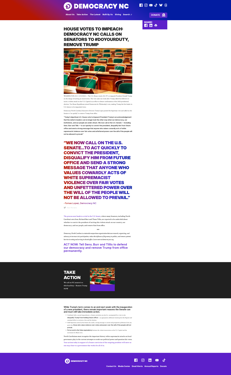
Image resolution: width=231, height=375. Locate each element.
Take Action (82, 14)
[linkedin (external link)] (150, 26)
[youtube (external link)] (150, 6)
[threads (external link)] (165, 6)
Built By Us (108, 14)
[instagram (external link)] (146, 6)
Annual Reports (151, 366)
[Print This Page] (155, 26)
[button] (127, 14)
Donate (155, 15)
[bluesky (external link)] (160, 6)
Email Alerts (137, 366)
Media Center (124, 366)
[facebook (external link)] (141, 6)
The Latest (95, 14)
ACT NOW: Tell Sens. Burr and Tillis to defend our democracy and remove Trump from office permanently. (96, 247)
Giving (118, 14)
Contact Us (111, 366)
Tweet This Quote (72, 208)
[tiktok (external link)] (155, 6)
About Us (70, 14)
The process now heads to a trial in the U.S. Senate (82, 216)
